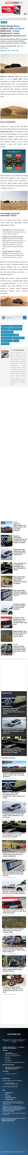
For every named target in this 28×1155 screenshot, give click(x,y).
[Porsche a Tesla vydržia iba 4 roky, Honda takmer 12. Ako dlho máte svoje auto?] (6, 627)
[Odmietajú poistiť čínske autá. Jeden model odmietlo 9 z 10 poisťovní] (6, 559)
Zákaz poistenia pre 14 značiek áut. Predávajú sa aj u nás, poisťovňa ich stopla (19, 566)
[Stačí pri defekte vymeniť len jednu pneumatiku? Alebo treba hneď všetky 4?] (6, 654)
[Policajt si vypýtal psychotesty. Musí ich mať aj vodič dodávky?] (6, 614)
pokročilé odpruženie (19, 338)
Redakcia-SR (13, 778)
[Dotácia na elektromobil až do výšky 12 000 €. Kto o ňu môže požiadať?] (6, 532)
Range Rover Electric (6, 340)
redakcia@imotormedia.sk (19, 1062)
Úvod (1, 18)
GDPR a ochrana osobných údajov (10, 1086)
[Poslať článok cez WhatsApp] (15, 50)
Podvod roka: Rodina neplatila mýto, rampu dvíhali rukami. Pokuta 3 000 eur (13, 969)
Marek (12, 895)
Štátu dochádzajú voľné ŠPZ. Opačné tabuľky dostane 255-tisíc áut (20, 593)
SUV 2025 (16, 340)
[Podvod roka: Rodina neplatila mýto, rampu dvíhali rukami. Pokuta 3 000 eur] (14, 966)
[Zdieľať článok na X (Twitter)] (11, 50)
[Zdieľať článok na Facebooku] (8, 50)
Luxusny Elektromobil (6, 338)
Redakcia (13, 735)
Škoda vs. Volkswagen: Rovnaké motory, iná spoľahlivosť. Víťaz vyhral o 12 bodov (20, 539)
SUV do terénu (5, 343)
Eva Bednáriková (19, 350)
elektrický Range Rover (16, 329)
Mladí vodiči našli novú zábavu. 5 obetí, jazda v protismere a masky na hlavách (19, 580)
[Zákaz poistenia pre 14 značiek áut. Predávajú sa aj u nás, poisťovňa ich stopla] (6, 573)
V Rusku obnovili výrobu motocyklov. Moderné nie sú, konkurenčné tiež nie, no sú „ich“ (13, 989)
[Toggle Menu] (25, 14)
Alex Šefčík (13, 715)
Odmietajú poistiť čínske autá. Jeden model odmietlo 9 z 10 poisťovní (19, 552)
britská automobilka (17, 326)
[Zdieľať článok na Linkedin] (13, 50)
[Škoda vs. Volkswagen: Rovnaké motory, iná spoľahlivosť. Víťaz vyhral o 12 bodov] (6, 546)
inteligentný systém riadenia (8, 335)
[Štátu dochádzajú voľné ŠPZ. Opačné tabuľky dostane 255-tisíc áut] (6, 600)
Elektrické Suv (4, 329)
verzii (13, 188)
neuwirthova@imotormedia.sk (11, 1083)
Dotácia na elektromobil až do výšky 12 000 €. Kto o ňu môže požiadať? (19, 527)
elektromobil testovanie (7, 332)
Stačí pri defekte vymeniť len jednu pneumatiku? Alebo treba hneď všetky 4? (19, 649)
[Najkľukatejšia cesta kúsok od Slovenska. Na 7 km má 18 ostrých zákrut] (6, 641)
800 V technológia (5, 326)
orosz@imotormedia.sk (15, 1055)
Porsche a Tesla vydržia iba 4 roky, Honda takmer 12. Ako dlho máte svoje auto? (20, 621)
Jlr (17, 335)
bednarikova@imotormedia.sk (11, 1053)
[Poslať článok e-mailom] (17, 50)
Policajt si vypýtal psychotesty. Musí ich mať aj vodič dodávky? (19, 606)
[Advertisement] (14, 455)
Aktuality (5, 18)
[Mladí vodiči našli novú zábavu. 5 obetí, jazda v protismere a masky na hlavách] (6, 586)
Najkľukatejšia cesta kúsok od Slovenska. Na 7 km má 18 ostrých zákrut (20, 634)
